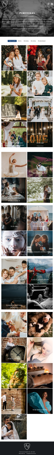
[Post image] (14, 58)
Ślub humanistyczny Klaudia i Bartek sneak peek (14, 145)
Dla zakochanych (42, 40)
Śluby (14, 435)
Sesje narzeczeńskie (14, 410)
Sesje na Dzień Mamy (14, 66)
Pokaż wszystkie (12, 40)
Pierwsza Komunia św (14, 92)
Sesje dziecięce (14, 359)
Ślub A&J (14, 226)
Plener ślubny (40, 305)
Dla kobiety (26, 40)
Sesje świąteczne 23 (40, 92)
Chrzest (14, 333)
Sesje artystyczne (14, 384)
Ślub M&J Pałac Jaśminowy (40, 117)
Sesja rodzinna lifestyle (14, 280)
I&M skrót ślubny (40, 173)
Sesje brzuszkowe (40, 410)
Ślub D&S (40, 143)
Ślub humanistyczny (40, 280)
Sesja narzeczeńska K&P (40, 199)
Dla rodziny (33, 40)
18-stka (40, 66)
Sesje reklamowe (40, 384)
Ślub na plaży (40, 226)
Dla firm (19, 40)
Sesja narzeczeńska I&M (40, 252)
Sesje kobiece (40, 359)
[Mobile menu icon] (52, 4)
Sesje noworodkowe (40, 333)
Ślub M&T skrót (14, 117)
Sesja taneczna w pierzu (14, 173)
